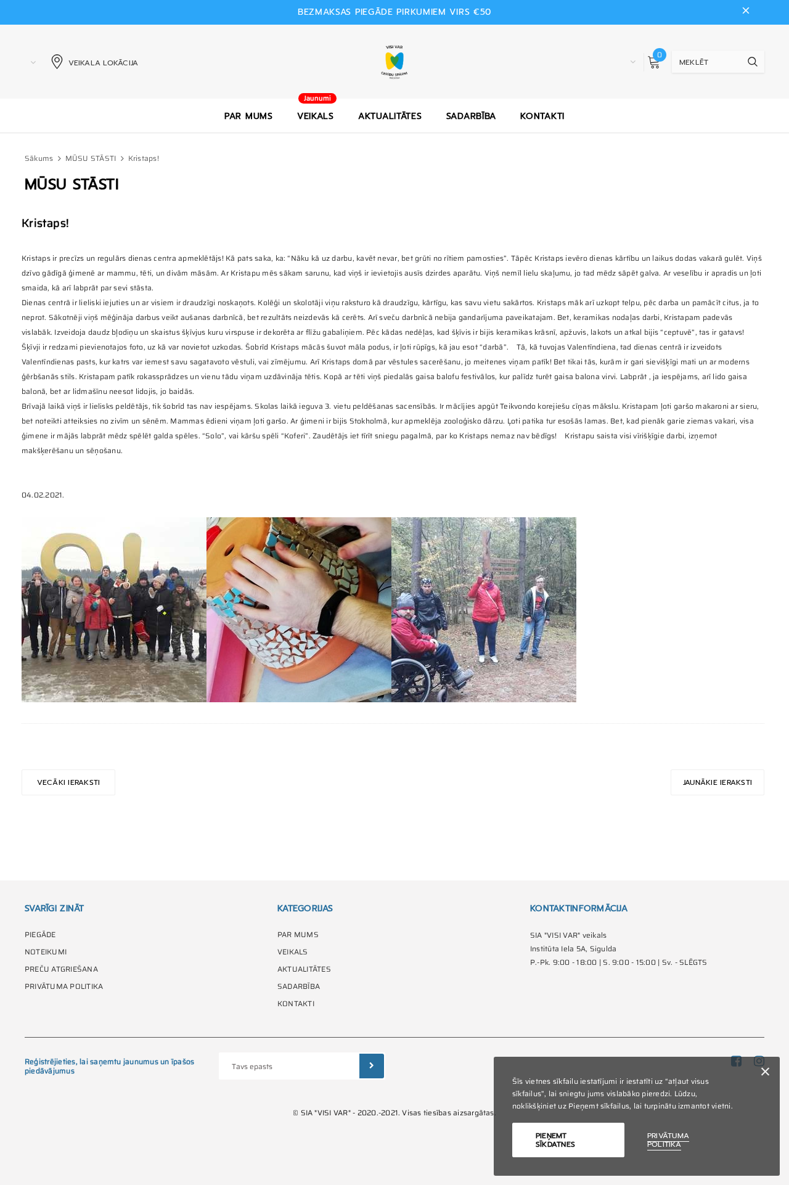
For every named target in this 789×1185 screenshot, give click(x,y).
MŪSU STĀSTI (91, 158)
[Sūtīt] (371, 1066)
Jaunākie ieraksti (717, 782)
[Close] (765, 1073)
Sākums (39, 158)
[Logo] (394, 61)
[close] (746, 12)
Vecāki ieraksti (68, 782)
